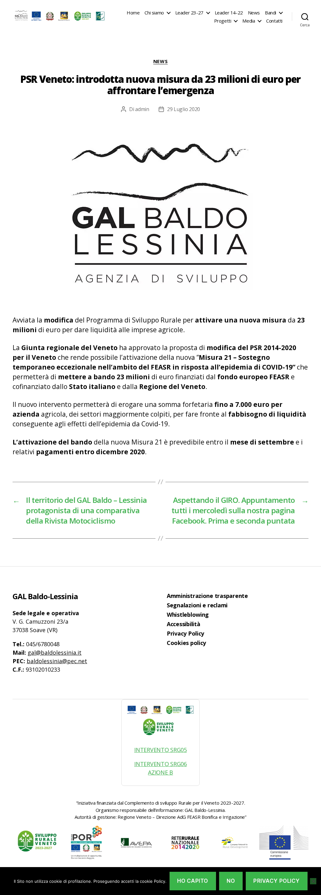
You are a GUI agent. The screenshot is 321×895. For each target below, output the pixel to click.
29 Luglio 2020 (183, 109)
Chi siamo (154, 12)
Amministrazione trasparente (207, 595)
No (231, 881)
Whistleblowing (188, 614)
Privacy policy (276, 881)
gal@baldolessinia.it (55, 652)
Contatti (274, 21)
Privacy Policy (185, 633)
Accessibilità (183, 624)
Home (133, 12)
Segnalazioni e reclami (197, 605)
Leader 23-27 (189, 12)
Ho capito (192, 881)
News (254, 12)
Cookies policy (186, 643)
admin (142, 109)
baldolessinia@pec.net (57, 661)
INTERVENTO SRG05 (160, 750)
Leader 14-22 (229, 12)
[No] (313, 881)
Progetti (222, 21)
